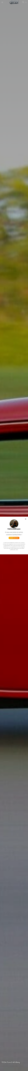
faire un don (14, 538)
